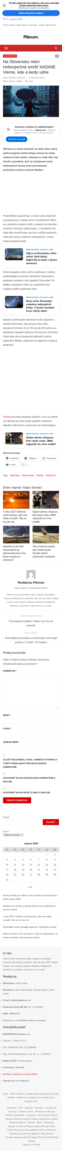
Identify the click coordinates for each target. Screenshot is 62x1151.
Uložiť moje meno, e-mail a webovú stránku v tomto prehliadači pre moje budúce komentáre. (30, 763)
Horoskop (39, 1108)
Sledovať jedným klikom (31, 13)
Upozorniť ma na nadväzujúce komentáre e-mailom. (29, 780)
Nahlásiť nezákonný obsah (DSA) (20, 1074)
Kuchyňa (12, 1111)
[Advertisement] (31, 194)
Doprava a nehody (31, 1144)
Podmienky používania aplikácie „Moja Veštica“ (31, 1133)
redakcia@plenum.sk (21, 1000)
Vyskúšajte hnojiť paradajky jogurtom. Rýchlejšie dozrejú (29, 927)
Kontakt (31, 1122)
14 (39, 864)
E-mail (7, 728)
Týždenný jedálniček (14, 1115)
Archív (6, 831)
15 (47, 864)
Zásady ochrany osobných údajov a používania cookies (31, 1119)
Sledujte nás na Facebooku (16, 1081)
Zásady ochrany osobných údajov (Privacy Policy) (31, 1126)
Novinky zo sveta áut (45, 1111)
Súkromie (19, 1067)
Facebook (31, 1115)
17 (7, 870)
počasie (15, 475)
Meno (7, 715)
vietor (40, 475)
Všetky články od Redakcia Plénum (31, 588)
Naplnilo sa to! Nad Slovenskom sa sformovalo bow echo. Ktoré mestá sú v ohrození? (14, 553)
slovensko (28, 475)
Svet (21, 1108)
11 (15, 864)
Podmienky (8, 1067)
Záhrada (29, 1108)
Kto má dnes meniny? (47, 1115)
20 (31, 870)
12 (23, 864)
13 (31, 864)
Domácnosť (50, 1108)
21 (39, 870)
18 (15, 870)
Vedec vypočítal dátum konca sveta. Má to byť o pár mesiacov (32, 25)
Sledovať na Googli (16, 139)
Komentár (10, 671)
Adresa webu (11, 742)
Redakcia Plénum (17, 77)
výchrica (51, 475)
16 (55, 864)
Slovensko (10, 56)
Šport (39, 1122)
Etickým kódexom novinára (33, 1020)
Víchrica (7, 417)
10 (7, 864)
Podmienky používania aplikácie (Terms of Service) (31, 1130)
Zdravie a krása (26, 1111)
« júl (30, 887)
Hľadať (6, 817)
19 (23, 870)
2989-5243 (14, 1013)
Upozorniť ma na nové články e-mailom (26, 792)
